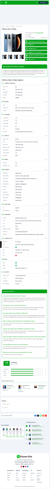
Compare (43, 37)
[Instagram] (26, 467)
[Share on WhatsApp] (40, 415)
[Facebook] (28, 467)
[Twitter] (23, 467)
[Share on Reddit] (43, 415)
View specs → (6, 390)
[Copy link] (46, 415)
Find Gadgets (43, 2)
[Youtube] (21, 467)
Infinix (12, 381)
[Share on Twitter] (38, 415)
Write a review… (6, 404)
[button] (2, 2)
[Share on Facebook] (35, 415)
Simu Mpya (32, 37)
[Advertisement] (25, 14)
